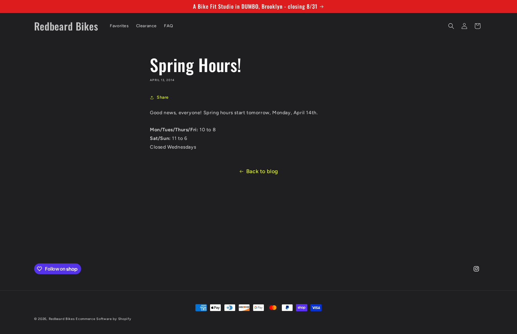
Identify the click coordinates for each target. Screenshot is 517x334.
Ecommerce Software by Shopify (103, 319)
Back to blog (262, 171)
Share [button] (163, 97)
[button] (451, 26)
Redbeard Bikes (62, 319)
